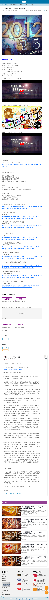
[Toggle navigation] (2, 2)
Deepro (23, 579)
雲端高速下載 (7, 325)
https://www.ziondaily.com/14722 (13, 369)
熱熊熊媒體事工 (25, 583)
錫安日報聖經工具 (26, 574)
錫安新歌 (24, 588)
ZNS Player (39, 574)
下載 (20, 299)
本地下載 (20, 325)
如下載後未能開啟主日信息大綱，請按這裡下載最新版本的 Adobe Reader (14, 301)
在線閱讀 (7, 299)
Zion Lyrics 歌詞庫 (41, 579)
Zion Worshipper (41, 583)
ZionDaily (39, 588)
